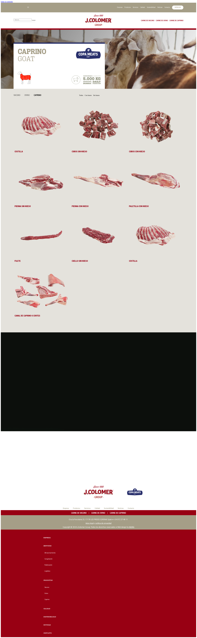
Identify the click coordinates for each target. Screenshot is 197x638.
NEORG (131, 527)
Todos (81, 95)
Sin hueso (96, 95)
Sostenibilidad (151, 7)
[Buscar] (33, 20)
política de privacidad (103, 523)
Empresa (119, 7)
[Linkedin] (16, 7)
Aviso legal (90, 523)
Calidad (142, 7)
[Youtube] (22, 7)
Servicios (135, 7)
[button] (48, 580)
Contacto (167, 7)
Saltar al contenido (7, 2)
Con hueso (88, 95)
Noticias (159, 7)
